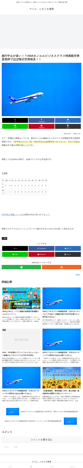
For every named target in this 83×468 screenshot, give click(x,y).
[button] (68, 126)
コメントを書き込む (41, 439)
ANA (5, 238)
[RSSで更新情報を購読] (61, 267)
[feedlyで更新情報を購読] (21, 267)
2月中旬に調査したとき (12, 215)
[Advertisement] (41, 32)
